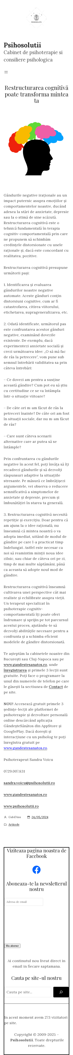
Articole (14, 824)
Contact (56, 686)
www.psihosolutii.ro (21, 806)
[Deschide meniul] (6, 72)
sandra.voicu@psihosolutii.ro (29, 782)
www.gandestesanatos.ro (25, 664)
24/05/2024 (40, 817)
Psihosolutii (22, 45)
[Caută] (61, 992)
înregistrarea (15, 670)
